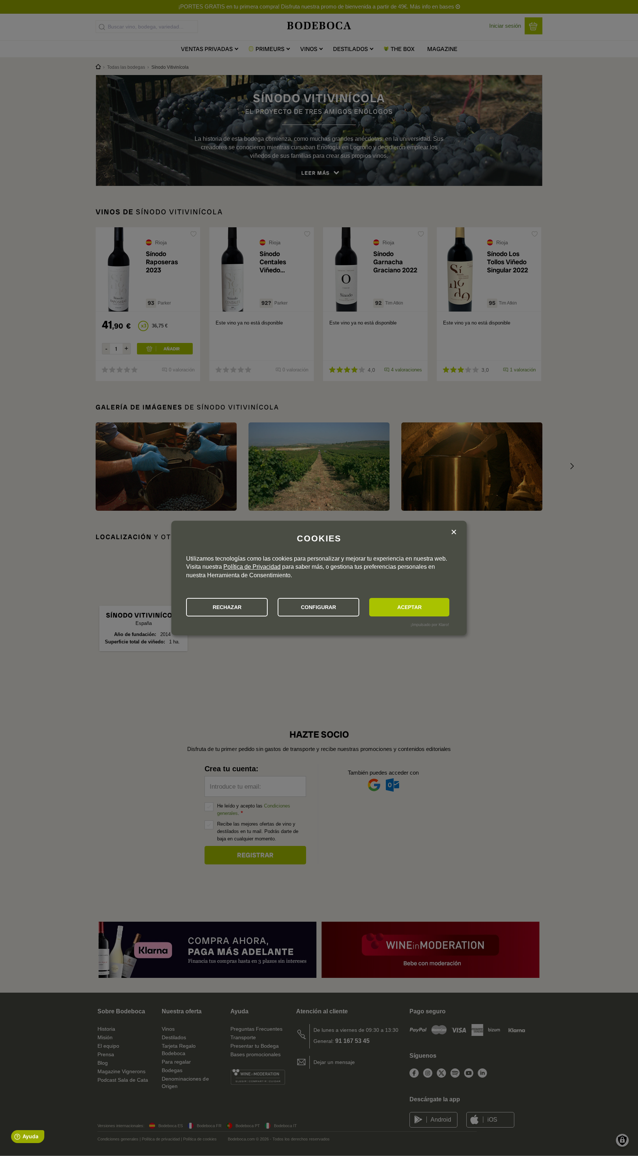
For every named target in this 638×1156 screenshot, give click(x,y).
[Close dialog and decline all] (453, 532)
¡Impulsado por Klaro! (430, 624)
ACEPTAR (409, 607)
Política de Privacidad (252, 567)
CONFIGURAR (318, 607)
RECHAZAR (227, 607)
